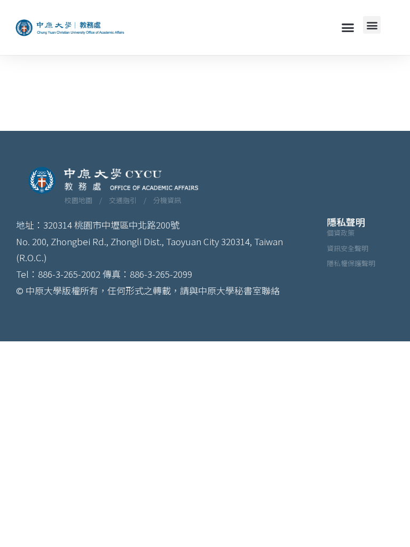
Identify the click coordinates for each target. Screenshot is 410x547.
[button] (348, 28)
